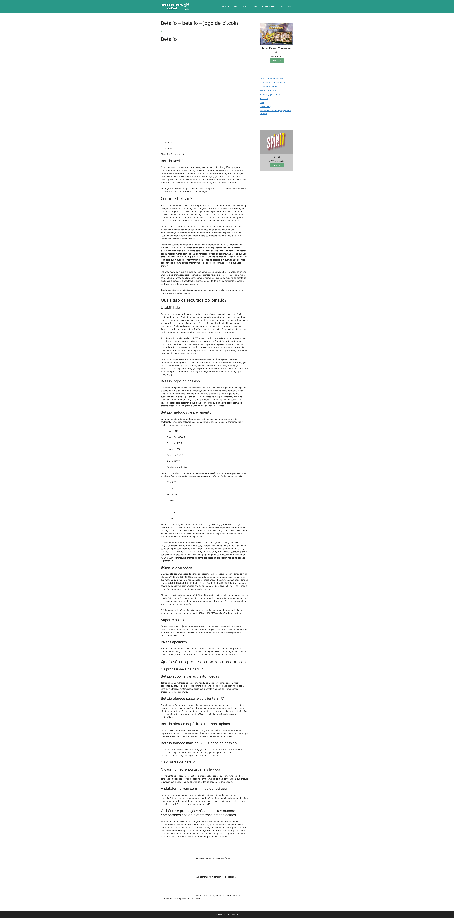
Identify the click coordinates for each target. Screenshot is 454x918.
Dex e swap (286, 6)
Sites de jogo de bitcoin (271, 94)
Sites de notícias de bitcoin (273, 82)
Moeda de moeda (269, 6)
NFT (236, 6)
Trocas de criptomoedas (271, 78)
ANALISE (277, 60)
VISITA (277, 165)
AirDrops (226, 6)
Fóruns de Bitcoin (250, 6)
